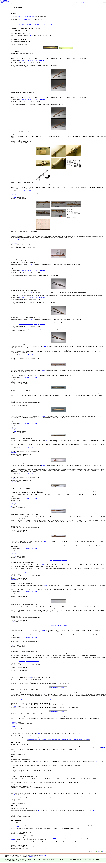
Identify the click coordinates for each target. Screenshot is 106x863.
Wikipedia (30, 35)
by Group (25, 19)
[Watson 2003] (29, 701)
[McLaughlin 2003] (18, 701)
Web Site (38, 761)
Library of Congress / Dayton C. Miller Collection (29, 354)
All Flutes (21, 16)
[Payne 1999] (16, 239)
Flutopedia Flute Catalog (34, 9)
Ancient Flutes (31, 16)
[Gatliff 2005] (14, 243)
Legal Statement (43, 855)
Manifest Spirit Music (30, 856)
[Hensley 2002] (14, 722)
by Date (29, 19)
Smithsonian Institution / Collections (26, 190)
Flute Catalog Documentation (25, 22)
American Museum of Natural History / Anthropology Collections (32, 60)
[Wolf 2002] (13, 194)
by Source (21, 19)
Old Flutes (25, 16)
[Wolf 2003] (13, 242)
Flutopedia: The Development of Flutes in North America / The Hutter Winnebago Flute (36, 699)
